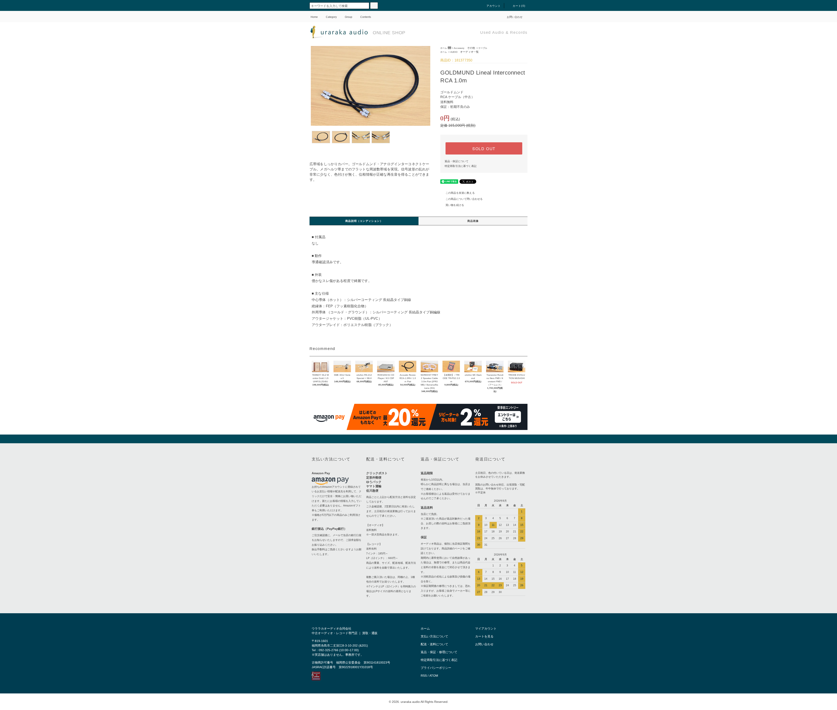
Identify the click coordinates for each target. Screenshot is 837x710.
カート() (519, 5)
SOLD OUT (483, 148)
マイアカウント (486, 628)
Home (314, 17)
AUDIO (464, 52)
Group (348, 17)
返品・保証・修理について (439, 652)
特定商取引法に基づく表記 (460, 166)
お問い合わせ (514, 17)
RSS (424, 675)
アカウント (494, 5)
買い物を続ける (455, 205)
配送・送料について (434, 644)
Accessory (464, 48)
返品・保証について (456, 161)
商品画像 (473, 221)
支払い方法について (434, 636)
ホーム (443, 48)
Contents (365, 17)
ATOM (433, 675)
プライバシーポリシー (436, 667)
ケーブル (482, 48)
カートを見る (484, 636)
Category (331, 17)
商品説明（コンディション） (364, 221)
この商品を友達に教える (460, 192)
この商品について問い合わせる (464, 198)
